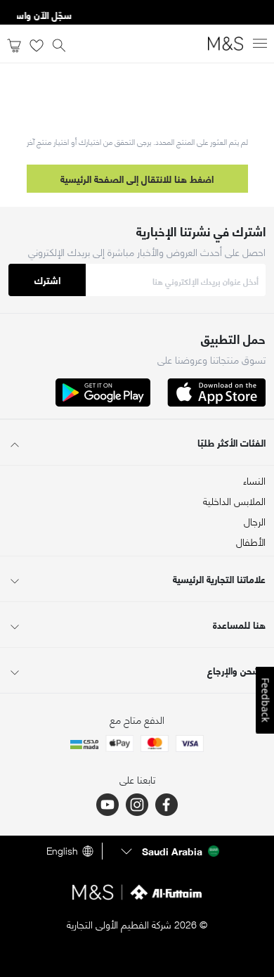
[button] (169, 851)
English (62, 851)
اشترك (47, 279)
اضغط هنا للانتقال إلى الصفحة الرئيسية (137, 178)
